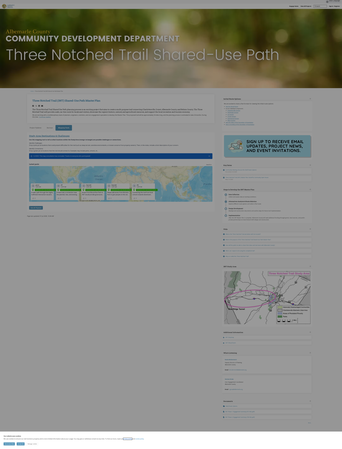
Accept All (20, 444)
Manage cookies (32, 444)
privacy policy (127, 439)
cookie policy (139, 439)
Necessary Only (9, 444)
